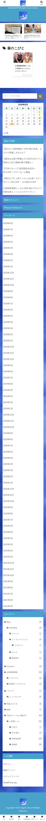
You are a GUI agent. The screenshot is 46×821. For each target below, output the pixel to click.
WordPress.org (10, 783)
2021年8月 (8, 588)
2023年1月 (8, 483)
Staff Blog (25, 628)
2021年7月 (8, 594)
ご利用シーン (25, 721)
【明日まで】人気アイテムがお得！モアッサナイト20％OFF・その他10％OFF (22, 180)
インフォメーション (26, 639)
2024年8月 (8, 371)
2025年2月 (8, 334)
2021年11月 (8, 569)
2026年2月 (8, 260)
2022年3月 (8, 544)
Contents (24, 666)
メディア (24, 691)
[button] (40, 96)
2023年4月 (8, 464)
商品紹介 (26, 658)
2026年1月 (8, 266)
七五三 (26, 727)
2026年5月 (8, 242)
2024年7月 (8, 378)
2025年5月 (8, 316)
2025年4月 (8, 322)
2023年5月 (8, 458)
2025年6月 (8, 310)
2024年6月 (8, 384)
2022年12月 (8, 489)
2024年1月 (8, 408)
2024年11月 (8, 353)
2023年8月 (8, 439)
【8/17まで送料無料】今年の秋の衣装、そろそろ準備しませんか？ (22, 151)
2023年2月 (8, 476)
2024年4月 (8, 396)
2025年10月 (8, 285)
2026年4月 (8, 248)
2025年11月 (8, 279)
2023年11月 (8, 421)
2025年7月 (8, 304)
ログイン (7, 764)
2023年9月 (8, 433)
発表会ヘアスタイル (25, 684)
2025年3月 (8, 328)
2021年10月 (8, 575)
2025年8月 (8, 297)
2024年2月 (8, 402)
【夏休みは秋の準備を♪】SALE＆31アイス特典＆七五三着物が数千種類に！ (22, 160)
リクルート (27, 645)
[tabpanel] (13, 31)
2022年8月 (8, 513)
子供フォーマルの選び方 (24, 715)
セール (26, 652)
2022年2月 (8, 551)
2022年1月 (8, 557)
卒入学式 (26, 733)
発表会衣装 (27, 739)
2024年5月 (8, 390)
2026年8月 (8, 223)
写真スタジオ (24, 704)
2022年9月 (8, 507)
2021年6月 (8, 600)
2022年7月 (8, 520)
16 (40, 118)
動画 (24, 710)
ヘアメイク (25, 678)
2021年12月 (8, 563)
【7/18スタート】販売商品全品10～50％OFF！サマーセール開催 (19, 170)
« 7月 (6, 133)
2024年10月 (8, 359)
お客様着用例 (24, 672)
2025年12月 (8, 273)
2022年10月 (8, 501)
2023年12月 (8, 415)
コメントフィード (11, 776)
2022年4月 (8, 538)
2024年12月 (8, 347)
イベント (26, 634)
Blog (24, 622)
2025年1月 (8, 341)
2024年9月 (8, 365)
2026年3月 (8, 254)
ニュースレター (25, 697)
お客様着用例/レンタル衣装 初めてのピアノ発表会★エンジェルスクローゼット (23, 190)
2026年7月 (8, 229)
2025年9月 (8, 291)
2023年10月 (8, 427)
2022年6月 (8, 526)
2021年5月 (8, 606)
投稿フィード (9, 770)
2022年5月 (8, 532)
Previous (2, 32)
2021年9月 (8, 581)
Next (44, 32)
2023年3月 (8, 470)
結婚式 (27, 744)
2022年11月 (8, 495)
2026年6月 (8, 236)
